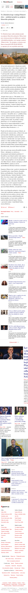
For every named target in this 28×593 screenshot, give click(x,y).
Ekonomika (11, 285)
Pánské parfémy (13, 577)
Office (2, 213)
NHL (2, 537)
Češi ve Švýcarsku (5, 548)
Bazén (12, 563)
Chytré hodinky (19, 575)
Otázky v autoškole (19, 550)
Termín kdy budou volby (6, 518)
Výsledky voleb (4, 516)
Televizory (13, 575)
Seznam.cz (19, 2)
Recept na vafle (18, 535)
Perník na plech (18, 537)
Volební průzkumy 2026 (6, 514)
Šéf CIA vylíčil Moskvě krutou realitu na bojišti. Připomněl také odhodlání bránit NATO (17, 327)
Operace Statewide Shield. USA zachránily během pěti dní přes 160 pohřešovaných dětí (5, 420)
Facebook (5, 582)
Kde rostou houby (10, 558)
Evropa (10, 315)
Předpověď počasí (20, 556)
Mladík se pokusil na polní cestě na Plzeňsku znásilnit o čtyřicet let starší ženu (18, 222)
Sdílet (9, 27)
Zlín (21, 211)
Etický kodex (14, 584)
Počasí (10, 254)
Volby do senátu (4, 520)
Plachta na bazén (19, 563)
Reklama (14, 582)
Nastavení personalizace (18, 585)
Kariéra (19, 582)
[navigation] (2, 2)
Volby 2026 (3, 512)
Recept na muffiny (19, 529)
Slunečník (13, 565)
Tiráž (23, 582)
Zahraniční (11, 239)
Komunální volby (5, 522)
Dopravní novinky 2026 (20, 546)
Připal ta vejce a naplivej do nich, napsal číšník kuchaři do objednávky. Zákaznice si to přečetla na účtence (17, 297)
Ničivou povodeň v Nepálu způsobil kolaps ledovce (15, 236)
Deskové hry (6, 575)
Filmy (12, 211)
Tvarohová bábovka (19, 533)
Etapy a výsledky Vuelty (20, 514)
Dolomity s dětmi (5, 552)
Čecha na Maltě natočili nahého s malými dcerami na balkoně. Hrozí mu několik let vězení (17, 312)
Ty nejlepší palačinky (19, 527)
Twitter (9, 582)
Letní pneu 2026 (18, 542)
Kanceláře (17, 211)
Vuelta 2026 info (18, 512)
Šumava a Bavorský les (6, 546)
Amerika (10, 331)
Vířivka (22, 568)
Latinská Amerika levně (6, 550)
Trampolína (7, 565)
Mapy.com (13, 556)
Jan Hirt (16, 516)
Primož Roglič (18, 520)
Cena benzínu (18, 558)
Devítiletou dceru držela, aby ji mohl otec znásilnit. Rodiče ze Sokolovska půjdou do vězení (17, 266)
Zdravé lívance (18, 531)
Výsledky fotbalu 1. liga (6, 529)
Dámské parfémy (15, 572)
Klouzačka (19, 565)
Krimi (10, 225)
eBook (4, 27)
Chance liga (4, 527)
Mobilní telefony (19, 570)
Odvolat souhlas (7, 585)
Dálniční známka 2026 (20, 544)
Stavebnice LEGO (6, 572)
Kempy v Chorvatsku (6, 542)
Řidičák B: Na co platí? (20, 548)
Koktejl (10, 301)
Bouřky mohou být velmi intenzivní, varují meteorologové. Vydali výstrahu (17, 251)
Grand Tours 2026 (19, 522)
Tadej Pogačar (18, 518)
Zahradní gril (17, 568)
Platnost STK (18, 552)
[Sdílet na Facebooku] (24, 207)
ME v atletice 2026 (5, 533)
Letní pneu (22, 572)
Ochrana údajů (21, 584)
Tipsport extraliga (5, 531)
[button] (14, 56)
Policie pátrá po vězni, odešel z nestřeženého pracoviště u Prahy (20, 418)
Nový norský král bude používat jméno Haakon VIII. (12, 459)
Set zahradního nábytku (7, 568)
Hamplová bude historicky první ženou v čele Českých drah (17, 282)
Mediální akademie (6, 584)
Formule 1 (3, 535)
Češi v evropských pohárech (13, 561)
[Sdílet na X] (26, 207)
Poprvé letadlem (5, 544)
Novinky (2, 23)
